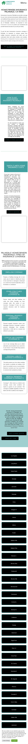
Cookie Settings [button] (6, 740)
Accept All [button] (14, 740)
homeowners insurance (6, 24)
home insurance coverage (17, 260)
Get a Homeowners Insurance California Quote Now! (14, 426)
